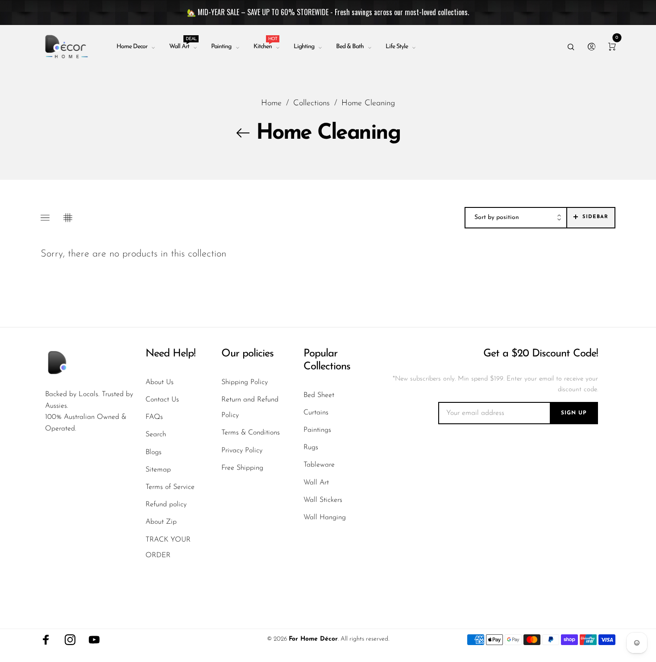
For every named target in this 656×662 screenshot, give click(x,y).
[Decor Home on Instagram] (70, 639)
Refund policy (166, 504)
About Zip (161, 521)
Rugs (310, 447)
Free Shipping (242, 468)
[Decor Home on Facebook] (46, 639)
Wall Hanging (324, 517)
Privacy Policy (241, 450)
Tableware (319, 464)
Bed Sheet (318, 395)
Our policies (247, 353)
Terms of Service (170, 487)
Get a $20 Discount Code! (540, 353)
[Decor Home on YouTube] (94, 639)
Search (155, 434)
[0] (611, 47)
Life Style (397, 46)
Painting (221, 46)
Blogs (153, 452)
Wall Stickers (322, 500)
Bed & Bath (350, 46)
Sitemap (158, 469)
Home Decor (131, 46)
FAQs (154, 417)
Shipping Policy (244, 382)
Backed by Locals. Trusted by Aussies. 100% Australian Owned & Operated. (89, 411)
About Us (159, 382)
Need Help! (170, 353)
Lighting (304, 46)
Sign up (574, 413)
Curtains (315, 412)
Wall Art (182, 45)
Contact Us (162, 399)
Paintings (317, 430)
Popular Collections (326, 360)
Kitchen (265, 45)
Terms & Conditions (250, 432)
